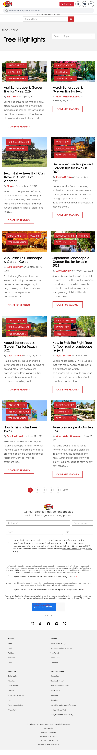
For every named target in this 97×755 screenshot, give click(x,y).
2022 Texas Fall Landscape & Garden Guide (23, 260)
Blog (5, 30)
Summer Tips (63, 411)
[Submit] (71, 19)
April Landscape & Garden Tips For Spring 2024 (23, 89)
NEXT (65, 490)
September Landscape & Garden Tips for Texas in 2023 (71, 261)
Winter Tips (62, 142)
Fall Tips (34, 235)
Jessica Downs (64, 177)
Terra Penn (12, 96)
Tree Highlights (17, 78)
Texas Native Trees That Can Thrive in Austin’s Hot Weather (24, 177)
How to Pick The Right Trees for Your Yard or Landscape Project (72, 346)
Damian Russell (15, 436)
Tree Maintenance (18, 142)
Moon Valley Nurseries (68, 96)
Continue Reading (19, 126)
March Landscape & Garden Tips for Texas (68, 89)
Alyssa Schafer (63, 355)
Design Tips (62, 327)
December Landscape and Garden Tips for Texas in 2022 (73, 168)
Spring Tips (14, 71)
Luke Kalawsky (15, 266)
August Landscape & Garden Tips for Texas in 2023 (21, 346)
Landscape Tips (17, 65)
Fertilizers (62, 71)
